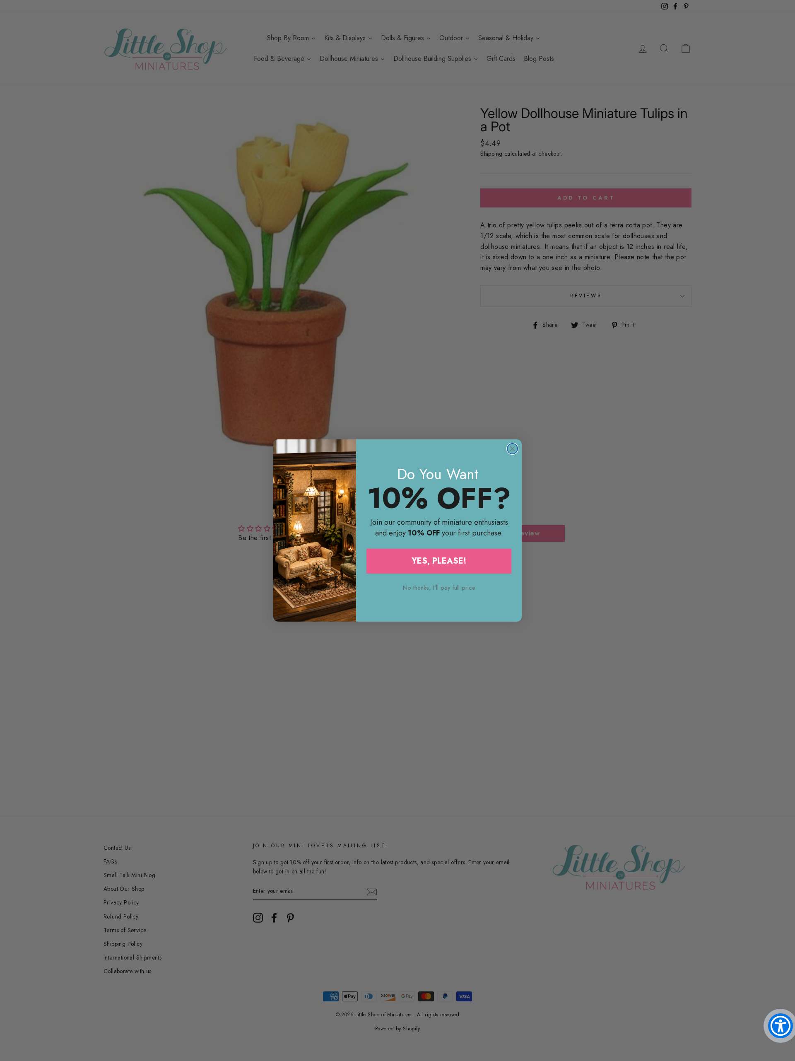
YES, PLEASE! (439, 561)
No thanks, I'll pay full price (439, 587)
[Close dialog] (512, 449)
